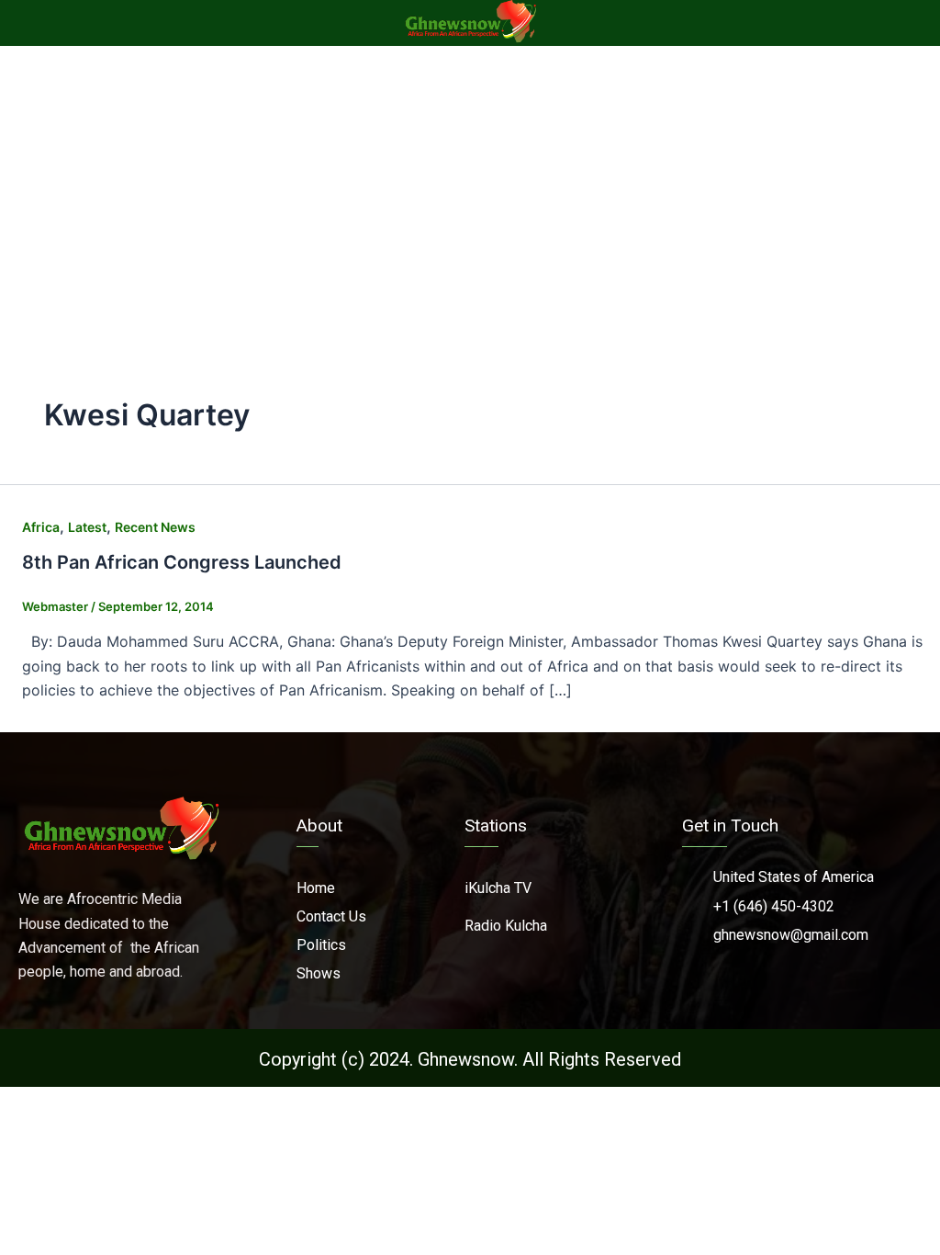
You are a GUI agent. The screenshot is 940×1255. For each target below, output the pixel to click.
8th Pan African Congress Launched (181, 562)
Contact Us (331, 916)
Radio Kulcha (505, 925)
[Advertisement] (470, 183)
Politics (321, 945)
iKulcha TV (498, 888)
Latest (87, 527)
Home (316, 888)
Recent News (155, 527)
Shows (319, 973)
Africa (41, 527)
